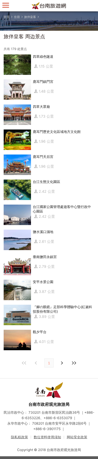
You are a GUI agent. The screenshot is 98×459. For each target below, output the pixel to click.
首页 (7, 17)
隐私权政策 (19, 437)
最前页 (24, 363)
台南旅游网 (49, 5)
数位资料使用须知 (47, 437)
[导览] (5, 5)
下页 (36, 363)
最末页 (73, 363)
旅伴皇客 (30, 17)
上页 (61, 363)
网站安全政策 (77, 437)
